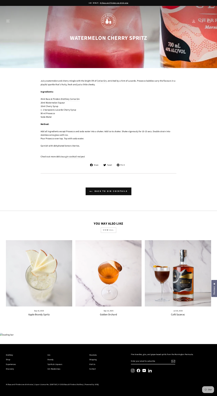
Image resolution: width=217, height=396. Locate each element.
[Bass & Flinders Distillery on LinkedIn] (150, 370)
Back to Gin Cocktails (111, 191)
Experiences (11, 364)
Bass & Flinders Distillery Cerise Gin (63, 99)
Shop (8, 359)
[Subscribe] (173, 361)
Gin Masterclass (54, 369)
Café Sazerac (178, 314)
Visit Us (92, 364)
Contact (92, 369)
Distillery (9, 355)
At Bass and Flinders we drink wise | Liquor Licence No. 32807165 (31, 384)
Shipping (93, 359)
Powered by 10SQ (92, 384)
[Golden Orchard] (108, 273)
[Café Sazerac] (178, 273)
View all (108, 230)
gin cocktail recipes (74, 156)
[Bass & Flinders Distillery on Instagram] (132, 370)
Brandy (50, 359)
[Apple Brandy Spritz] (39, 273)
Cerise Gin (102, 80)
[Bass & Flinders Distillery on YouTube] (144, 370)
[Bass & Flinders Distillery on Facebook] (138, 370)
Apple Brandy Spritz (39, 314)
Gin (49, 355)
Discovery (10, 369)
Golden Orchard (108, 314)
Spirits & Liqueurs (55, 364)
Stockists (93, 355)
